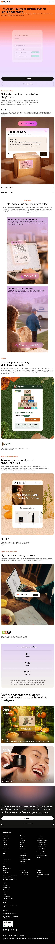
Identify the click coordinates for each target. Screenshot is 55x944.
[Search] (49, 2)
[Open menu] (52, 2)
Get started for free (27, 84)
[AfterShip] (6, 2)
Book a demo (27, 78)
